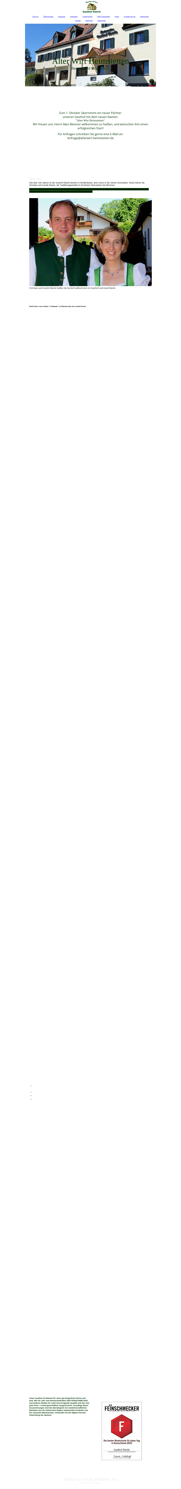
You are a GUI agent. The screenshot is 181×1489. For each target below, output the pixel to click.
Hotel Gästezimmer (103, 17)
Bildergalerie (144, 17)
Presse (117, 17)
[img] (90, 7)
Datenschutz (102, 20)
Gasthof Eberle (87, 17)
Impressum (89, 20)
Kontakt (78, 20)
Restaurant (61, 17)
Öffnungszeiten (48, 17)
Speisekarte (74, 17)
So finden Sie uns (129, 17)
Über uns (35, 17)
